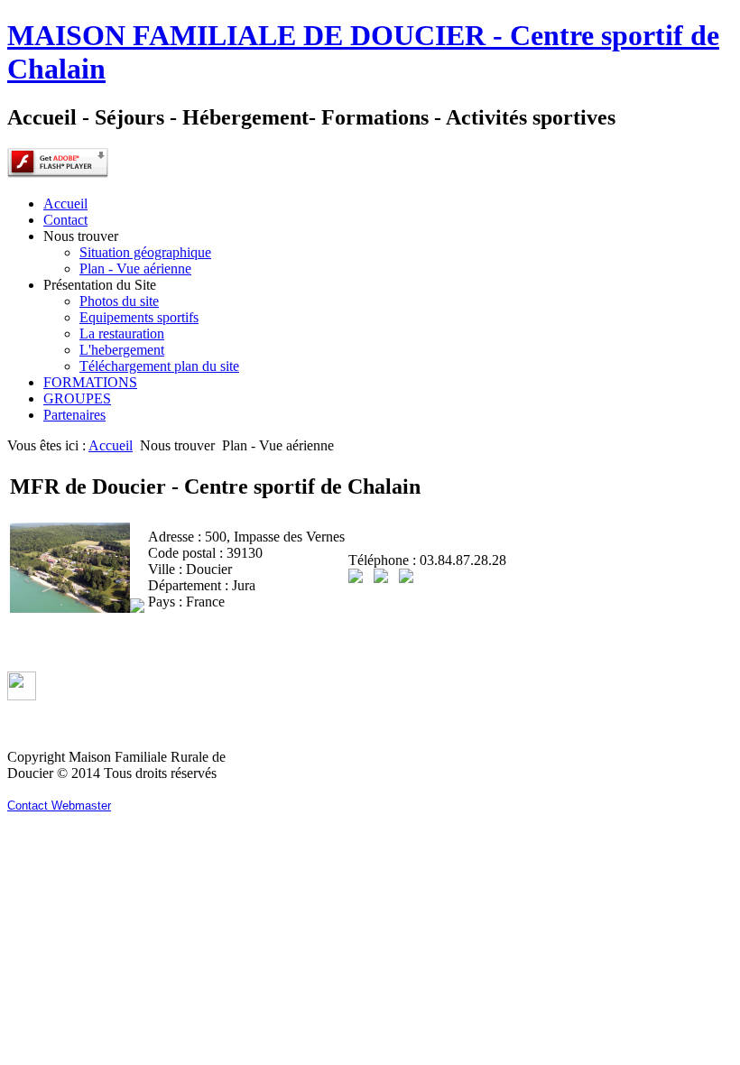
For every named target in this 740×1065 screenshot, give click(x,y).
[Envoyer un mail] (406, 578)
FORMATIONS (90, 382)
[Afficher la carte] (355, 578)
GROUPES (77, 398)
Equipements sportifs (139, 317)
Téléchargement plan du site (159, 366)
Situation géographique (145, 252)
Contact (65, 219)
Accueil (65, 203)
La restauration (121, 333)
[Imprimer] (381, 578)
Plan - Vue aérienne (135, 268)
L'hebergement (121, 349)
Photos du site (119, 301)
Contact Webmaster (59, 805)
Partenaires (74, 414)
